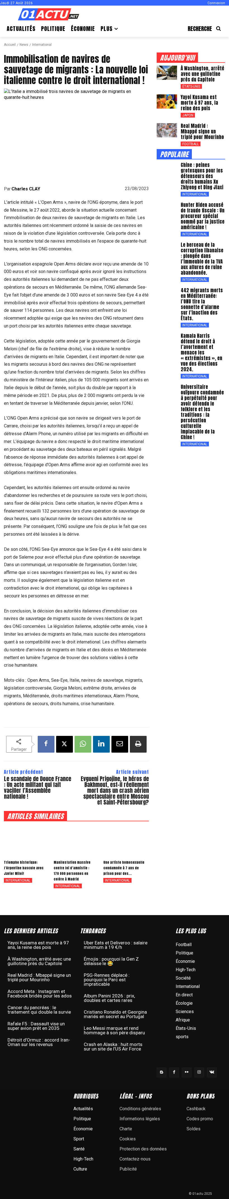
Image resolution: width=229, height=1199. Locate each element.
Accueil (10, 45)
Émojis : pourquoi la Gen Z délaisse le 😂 (111, 961)
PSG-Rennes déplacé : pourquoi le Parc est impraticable (107, 979)
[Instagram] (199, 1072)
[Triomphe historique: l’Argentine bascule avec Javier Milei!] (26, 840)
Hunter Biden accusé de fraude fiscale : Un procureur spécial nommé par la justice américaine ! (203, 216)
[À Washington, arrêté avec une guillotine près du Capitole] (167, 73)
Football (190, 144)
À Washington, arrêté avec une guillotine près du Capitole (202, 74)
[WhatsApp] (83, 744)
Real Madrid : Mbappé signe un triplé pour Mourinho (202, 131)
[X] (64, 744)
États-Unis (191, 86)
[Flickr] (187, 1072)
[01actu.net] (48, 14)
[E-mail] (119, 744)
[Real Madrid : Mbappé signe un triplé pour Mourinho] (167, 130)
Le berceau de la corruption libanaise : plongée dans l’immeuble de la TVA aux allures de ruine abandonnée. (202, 258)
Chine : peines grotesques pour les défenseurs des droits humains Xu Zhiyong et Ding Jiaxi (202, 176)
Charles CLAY (25, 189)
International (42, 45)
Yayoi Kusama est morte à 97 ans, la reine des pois (199, 103)
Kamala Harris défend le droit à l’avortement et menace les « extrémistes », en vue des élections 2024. (201, 352)
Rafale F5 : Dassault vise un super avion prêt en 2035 (36, 1026)
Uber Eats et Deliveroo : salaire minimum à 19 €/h (115, 945)
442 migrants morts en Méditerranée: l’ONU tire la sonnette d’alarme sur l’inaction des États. (202, 304)
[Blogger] (161, 1072)
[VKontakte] (212, 1072)
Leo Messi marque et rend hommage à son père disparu (114, 1030)
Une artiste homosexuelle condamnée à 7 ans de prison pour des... (123, 868)
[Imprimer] (138, 744)
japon (187, 115)
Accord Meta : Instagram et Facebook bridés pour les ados (40, 994)
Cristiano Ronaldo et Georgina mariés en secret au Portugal (115, 1014)
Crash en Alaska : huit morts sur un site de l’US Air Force (113, 1047)
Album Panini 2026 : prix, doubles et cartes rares (109, 998)
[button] (206, 28)
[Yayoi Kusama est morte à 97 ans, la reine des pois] (167, 101)
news (24, 45)
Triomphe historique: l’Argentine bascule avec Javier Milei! (24, 868)
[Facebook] (46, 744)
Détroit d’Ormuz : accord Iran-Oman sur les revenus (39, 1042)
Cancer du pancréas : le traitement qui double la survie (39, 1010)
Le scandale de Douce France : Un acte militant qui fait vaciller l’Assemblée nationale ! (37, 787)
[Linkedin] (101, 744)
